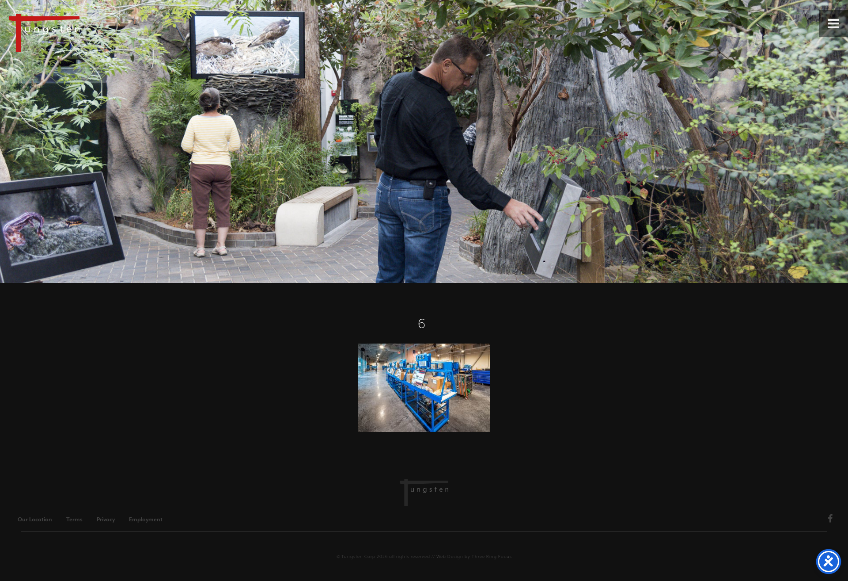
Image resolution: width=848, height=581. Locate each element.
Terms (74, 519)
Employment (146, 519)
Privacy (106, 519)
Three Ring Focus (492, 556)
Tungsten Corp (358, 556)
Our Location (35, 519)
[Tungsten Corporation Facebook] (830, 520)
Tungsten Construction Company (75, 32)
